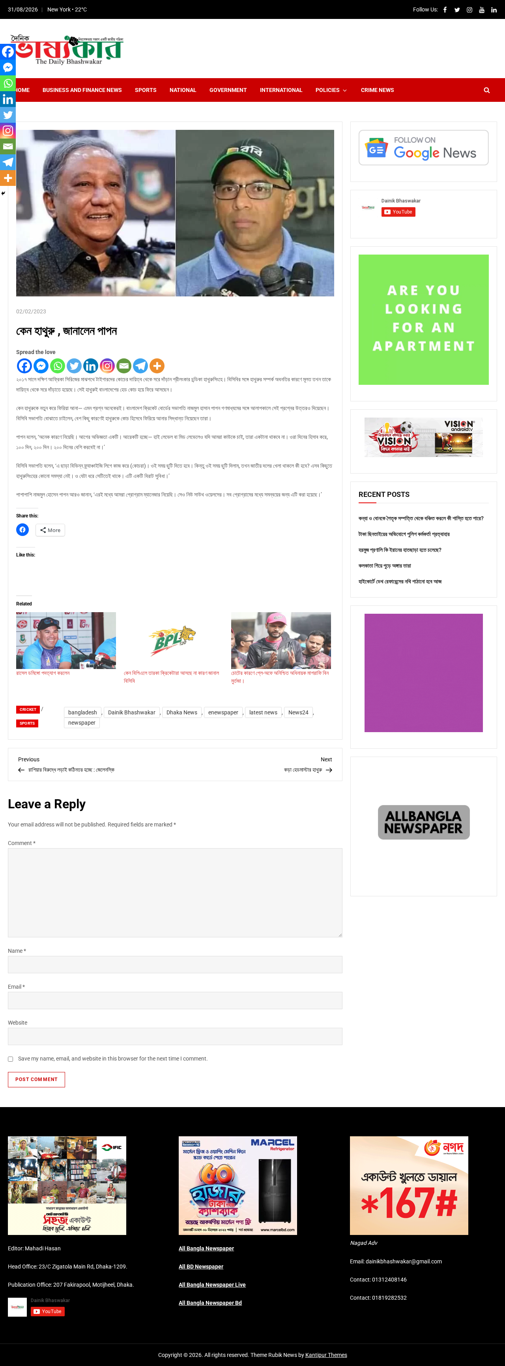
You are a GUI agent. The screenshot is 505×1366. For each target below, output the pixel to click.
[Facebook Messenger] (41, 365)
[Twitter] (74, 365)
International (281, 90)
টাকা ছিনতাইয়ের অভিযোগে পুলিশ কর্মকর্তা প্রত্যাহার (404, 534)
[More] (157, 365)
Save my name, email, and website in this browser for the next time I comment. (113, 1058)
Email (16, 987)
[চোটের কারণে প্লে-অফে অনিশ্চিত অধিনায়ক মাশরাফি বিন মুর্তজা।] (281, 640)
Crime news (377, 90)
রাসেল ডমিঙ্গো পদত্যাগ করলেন (42, 673)
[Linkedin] (90, 365)
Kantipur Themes (326, 1355)
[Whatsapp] (57, 365)
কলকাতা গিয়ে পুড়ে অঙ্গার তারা (385, 565)
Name (17, 951)
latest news (263, 712)
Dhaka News (181, 712)
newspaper (81, 723)
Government (228, 90)
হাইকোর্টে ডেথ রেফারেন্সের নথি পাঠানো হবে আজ (400, 581)
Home (22, 90)
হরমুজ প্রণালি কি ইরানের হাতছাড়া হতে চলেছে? (400, 550)
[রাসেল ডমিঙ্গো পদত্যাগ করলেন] (66, 640)
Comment (22, 843)
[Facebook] (24, 365)
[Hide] (3, 193)
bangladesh (82, 712)
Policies (328, 90)
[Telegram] (140, 365)
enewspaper (223, 712)
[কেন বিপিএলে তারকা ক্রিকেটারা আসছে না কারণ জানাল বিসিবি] (174, 640)
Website (17, 1022)
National (183, 90)
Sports (146, 90)
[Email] (123, 365)
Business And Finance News (82, 90)
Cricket (28, 709)
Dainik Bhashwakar (131, 712)
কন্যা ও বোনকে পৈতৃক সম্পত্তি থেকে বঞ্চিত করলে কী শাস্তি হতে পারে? (421, 518)
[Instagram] (107, 365)
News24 (298, 712)
